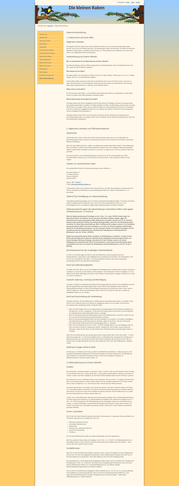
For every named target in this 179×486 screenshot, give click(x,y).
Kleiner (138, 2)
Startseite (50, 26)
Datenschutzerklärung (46, 78)
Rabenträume (43, 69)
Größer (127, 2)
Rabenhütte (42, 47)
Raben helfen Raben (45, 56)
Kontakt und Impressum (46, 75)
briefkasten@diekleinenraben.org (81, 184)
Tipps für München (45, 59)
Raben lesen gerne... (45, 66)
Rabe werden (43, 72)
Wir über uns (43, 34)
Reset (132, 2)
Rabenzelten (43, 44)
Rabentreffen (43, 37)
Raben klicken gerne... (46, 62)
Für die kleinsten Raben (46, 50)
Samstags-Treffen (44, 41)
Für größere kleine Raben (47, 53)
